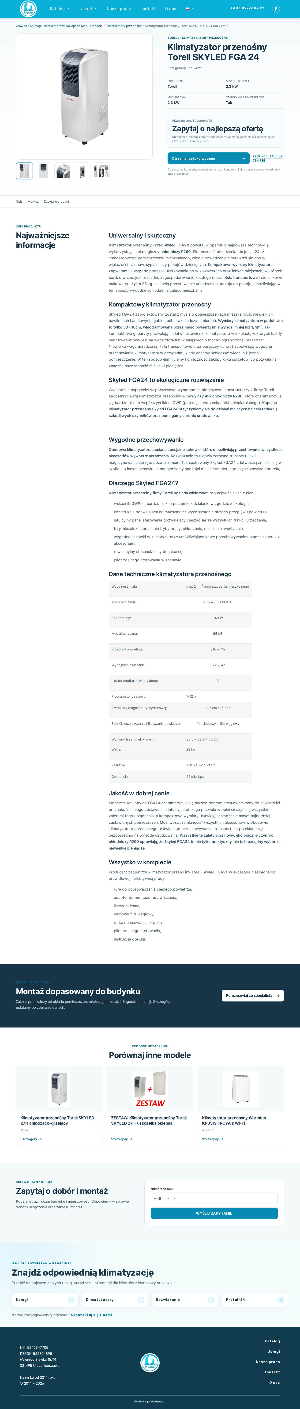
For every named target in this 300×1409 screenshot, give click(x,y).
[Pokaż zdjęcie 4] (82, 170)
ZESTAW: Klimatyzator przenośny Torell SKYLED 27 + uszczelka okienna (149, 1120)
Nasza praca (268, 1362)
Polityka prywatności (150, 1401)
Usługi (274, 1351)
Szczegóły (31, 1139)
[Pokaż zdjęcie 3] (62, 170)
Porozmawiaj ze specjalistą (253, 995)
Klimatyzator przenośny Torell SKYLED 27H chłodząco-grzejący (57, 1120)
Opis (19, 201)
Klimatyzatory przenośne (124, 26)
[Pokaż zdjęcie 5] (101, 170)
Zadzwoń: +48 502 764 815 (268, 158)
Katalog (272, 1341)
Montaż (33, 201)
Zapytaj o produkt (56, 201)
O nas (170, 9)
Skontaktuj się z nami (91, 1315)
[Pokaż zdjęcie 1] (24, 170)
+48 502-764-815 (248, 8)
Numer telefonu (162, 1189)
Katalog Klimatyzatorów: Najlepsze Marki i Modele (66, 26)
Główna (21, 26)
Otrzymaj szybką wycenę (208, 158)
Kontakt (148, 9)
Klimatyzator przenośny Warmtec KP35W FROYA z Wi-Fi (234, 1120)
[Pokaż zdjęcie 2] (43, 170)
